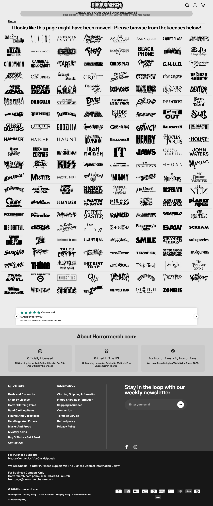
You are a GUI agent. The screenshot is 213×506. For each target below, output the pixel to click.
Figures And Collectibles (24, 415)
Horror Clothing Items (22, 405)
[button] (106, 316)
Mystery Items (17, 432)
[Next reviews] (196, 316)
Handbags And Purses (22, 421)
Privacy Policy (66, 426)
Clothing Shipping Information (76, 394)
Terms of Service (68, 415)
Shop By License (19, 399)
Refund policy (66, 421)
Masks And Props (19, 426)
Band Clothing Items (21, 410)
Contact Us (15, 442)
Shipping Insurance (69, 405)
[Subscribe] (180, 404)
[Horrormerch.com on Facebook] (127, 447)
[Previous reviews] (17, 316)
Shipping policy (63, 494)
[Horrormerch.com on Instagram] (135, 447)
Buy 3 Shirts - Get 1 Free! (24, 437)
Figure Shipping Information (75, 399)
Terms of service (46, 494)
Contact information (81, 494)
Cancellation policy (17, 499)
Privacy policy (29, 494)
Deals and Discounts (21, 394)
